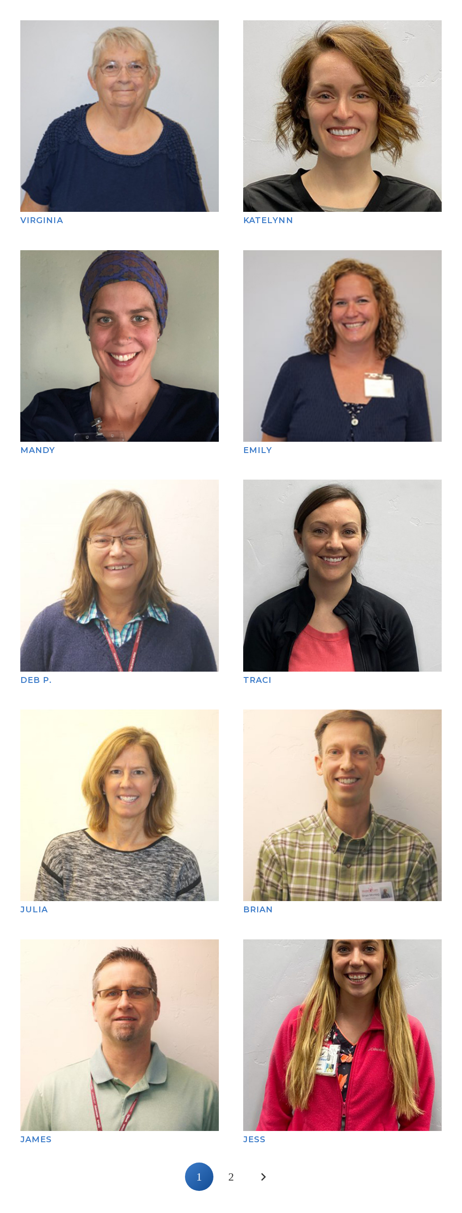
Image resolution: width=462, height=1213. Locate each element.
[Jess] (342, 946)
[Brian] (342, 716)
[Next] (263, 1177)
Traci (257, 680)
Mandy (37, 450)
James (36, 1139)
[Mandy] (119, 256)
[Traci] (342, 486)
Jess (254, 1139)
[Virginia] (119, 27)
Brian (258, 910)
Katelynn (268, 220)
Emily (257, 450)
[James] (119, 946)
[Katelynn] (342, 27)
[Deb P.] (119, 486)
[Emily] (342, 256)
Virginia (41, 220)
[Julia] (119, 716)
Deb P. (36, 680)
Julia (34, 910)
